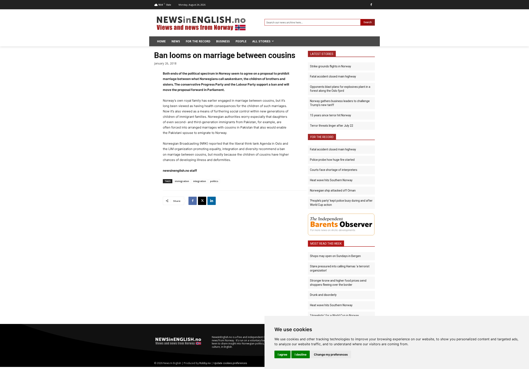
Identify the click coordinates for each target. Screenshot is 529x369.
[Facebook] (371, 4)
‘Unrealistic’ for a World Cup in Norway (334, 315)
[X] (202, 201)
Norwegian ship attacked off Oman (333, 190)
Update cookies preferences (230, 363)
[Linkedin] (211, 201)
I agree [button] (282, 354)
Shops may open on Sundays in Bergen (335, 256)
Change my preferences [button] (331, 354)
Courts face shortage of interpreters (333, 169)
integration (199, 181)
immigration (182, 181)
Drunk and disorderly (323, 294)
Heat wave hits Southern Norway (331, 180)
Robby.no (205, 363)
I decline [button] (300, 354)
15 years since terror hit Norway (330, 115)
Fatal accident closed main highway (333, 76)
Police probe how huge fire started (332, 159)
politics (214, 181)
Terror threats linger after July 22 (331, 125)
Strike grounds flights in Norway (330, 66)
